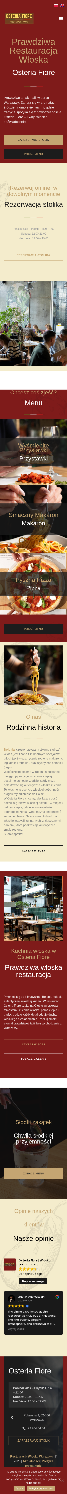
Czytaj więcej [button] (16, 1329)
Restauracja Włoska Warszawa (31, 1456)
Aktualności (31, 1461)
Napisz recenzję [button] (33, 1281)
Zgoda (19, 1488)
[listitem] (33, 109)
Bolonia (9, 749)
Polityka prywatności (41, 1488)
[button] (60, 18)
